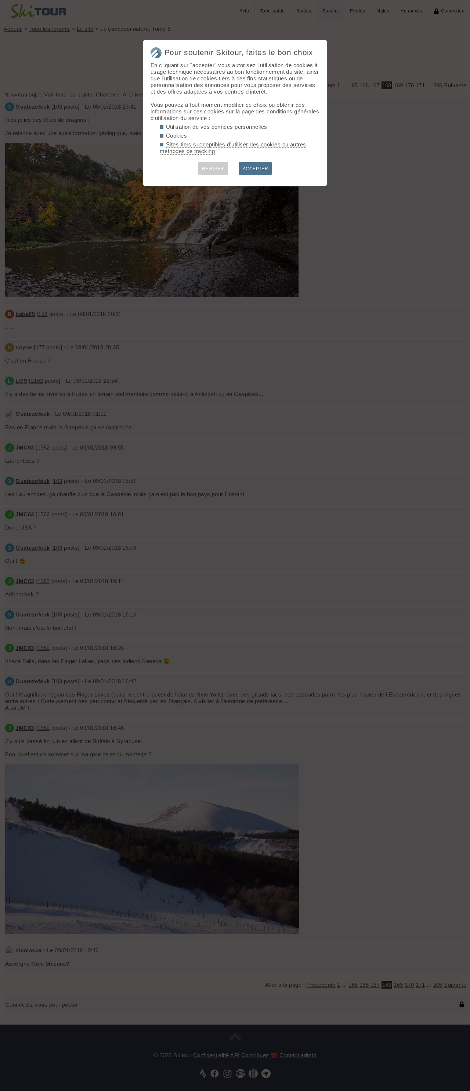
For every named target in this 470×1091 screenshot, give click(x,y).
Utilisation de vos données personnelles (216, 127)
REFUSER (213, 168)
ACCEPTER (255, 168)
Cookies (176, 135)
